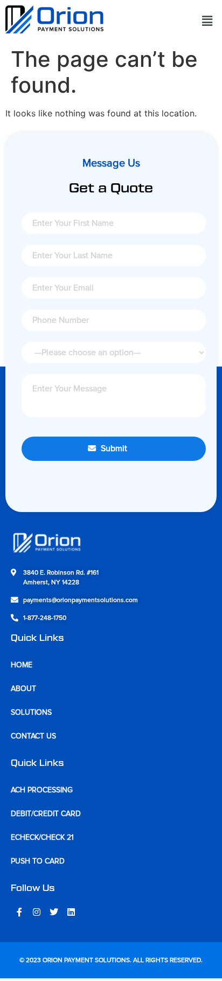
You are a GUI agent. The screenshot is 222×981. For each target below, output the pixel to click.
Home (21, 665)
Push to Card (38, 861)
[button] (207, 21)
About (23, 689)
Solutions (31, 712)
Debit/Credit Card (46, 814)
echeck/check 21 (42, 837)
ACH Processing (42, 790)
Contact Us (33, 736)
